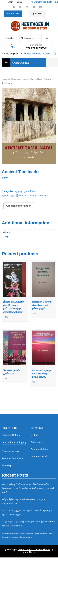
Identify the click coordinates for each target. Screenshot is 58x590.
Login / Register (15, 2)
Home (5, 79)
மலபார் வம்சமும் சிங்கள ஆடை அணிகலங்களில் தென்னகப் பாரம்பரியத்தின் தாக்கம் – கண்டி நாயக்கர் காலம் (28, 488)
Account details (39, 449)
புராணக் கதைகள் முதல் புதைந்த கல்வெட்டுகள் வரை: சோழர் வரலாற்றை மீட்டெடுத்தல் (28, 535)
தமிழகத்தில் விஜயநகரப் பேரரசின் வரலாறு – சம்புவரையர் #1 (24, 501)
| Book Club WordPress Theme (34, 549)
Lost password (39, 456)
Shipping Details (11, 435)
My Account (37, 428)
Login (39, 13)
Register (13, 13)
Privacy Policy (9, 428)
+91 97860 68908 (36, 47)
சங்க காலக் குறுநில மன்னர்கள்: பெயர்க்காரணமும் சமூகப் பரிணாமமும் (27, 512)
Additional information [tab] (18, 206)
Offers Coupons (10, 451)
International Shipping (14, 442)
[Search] (47, 38)
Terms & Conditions (12, 458)
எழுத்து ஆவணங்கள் (25, 191)
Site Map (7, 465)
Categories (20, 62)
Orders (34, 435)
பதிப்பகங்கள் (15, 79)
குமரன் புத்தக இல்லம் (32, 79)
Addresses (36, 442)
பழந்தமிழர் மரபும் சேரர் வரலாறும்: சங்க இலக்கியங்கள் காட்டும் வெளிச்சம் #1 (28, 523)
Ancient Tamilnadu (38, 195)
